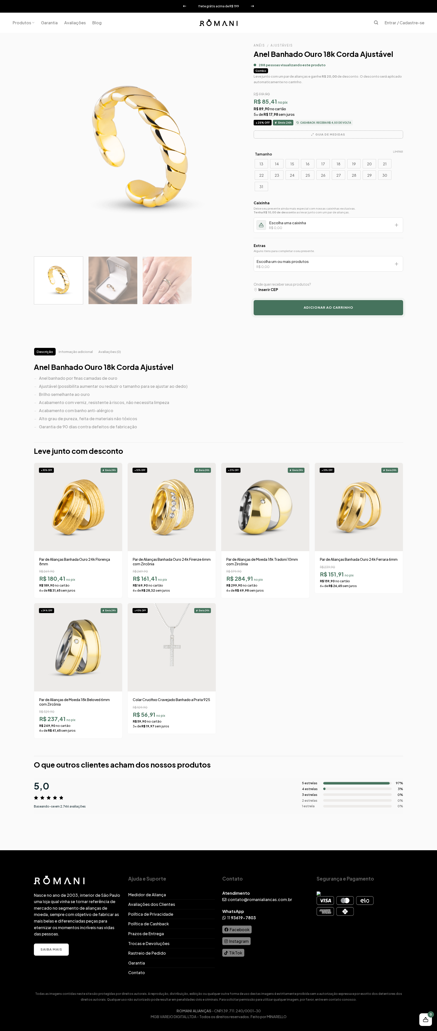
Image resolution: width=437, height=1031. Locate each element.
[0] (357, 794)
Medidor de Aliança (147, 894)
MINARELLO (277, 1016)
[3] (357, 789)
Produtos (22, 22)
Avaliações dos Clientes (151, 904)
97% (399, 783)
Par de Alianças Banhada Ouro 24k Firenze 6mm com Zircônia (172, 561)
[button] (425, 1019)
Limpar (398, 151)
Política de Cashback (148, 923)
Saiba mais (51, 949)
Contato (136, 972)
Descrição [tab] (45, 352)
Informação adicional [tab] (76, 352)
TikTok (235, 952)
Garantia (49, 22)
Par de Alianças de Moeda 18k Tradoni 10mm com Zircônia (262, 561)
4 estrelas (310, 789)
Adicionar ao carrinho (328, 307)
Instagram (239, 941)
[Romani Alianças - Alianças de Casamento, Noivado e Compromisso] (218, 22)
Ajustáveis (282, 45)
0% (400, 795)
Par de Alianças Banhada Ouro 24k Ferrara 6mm (359, 559)
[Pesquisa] (376, 23)
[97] (357, 783)
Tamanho (263, 154)
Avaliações (75, 22)
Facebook (240, 929)
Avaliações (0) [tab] (109, 352)
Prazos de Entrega (146, 933)
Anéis (259, 45)
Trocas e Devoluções (148, 943)
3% (400, 789)
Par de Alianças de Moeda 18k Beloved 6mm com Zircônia (74, 701)
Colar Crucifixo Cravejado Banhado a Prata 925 (171, 699)
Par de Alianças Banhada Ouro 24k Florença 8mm (74, 561)
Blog (97, 22)
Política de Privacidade (150, 914)
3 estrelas (309, 795)
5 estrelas (309, 783)
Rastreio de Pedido (147, 953)
